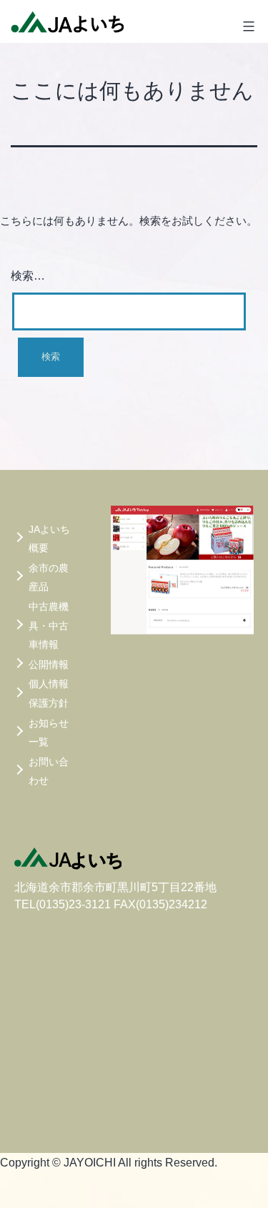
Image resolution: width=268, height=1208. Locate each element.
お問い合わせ (49, 771)
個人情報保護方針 (49, 693)
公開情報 (49, 664)
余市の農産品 (49, 577)
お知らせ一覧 (49, 732)
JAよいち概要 (49, 539)
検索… (28, 276)
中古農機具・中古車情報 (49, 625)
